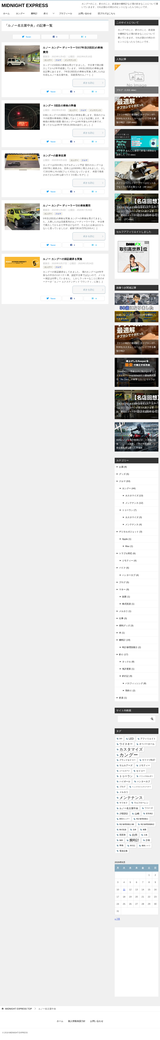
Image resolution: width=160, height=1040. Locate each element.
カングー (20, 13)
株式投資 (122, 830)
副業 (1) (126, 596)
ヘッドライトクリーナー (141, 787)
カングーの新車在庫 (54, 155)
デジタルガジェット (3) (130, 531)
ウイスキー (126, 744)
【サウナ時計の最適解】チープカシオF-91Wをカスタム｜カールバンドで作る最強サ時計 (136, 118)
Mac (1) (129, 546)
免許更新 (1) (128, 669)
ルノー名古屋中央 (128, 808)
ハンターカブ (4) (130, 575)
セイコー (140, 771)
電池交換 (123, 851)
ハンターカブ (143, 781)
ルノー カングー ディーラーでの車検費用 (66, 205)
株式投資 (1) (128, 604)
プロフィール (65, 13)
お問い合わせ (85, 13)
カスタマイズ (131, 749)
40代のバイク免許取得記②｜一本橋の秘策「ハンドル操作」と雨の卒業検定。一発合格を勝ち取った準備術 (136, 444)
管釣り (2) (130, 690)
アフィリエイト (148, 738)
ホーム (6, 13)
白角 (145, 835)
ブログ (127, 90)
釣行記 (132, 845)
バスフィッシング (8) (135, 683)
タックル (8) (128, 661)
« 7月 (117, 919)
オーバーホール (147, 744)
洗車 (134, 830)
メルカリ (123, 792)
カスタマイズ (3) (133, 517)
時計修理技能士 (142, 819)
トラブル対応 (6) (127, 553)
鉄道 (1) (123, 697)
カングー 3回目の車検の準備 (59, 105)
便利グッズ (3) (126, 625)
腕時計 (34, 13)
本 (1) (122, 632)
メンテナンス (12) (134, 503)
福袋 (121, 840)
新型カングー (124, 819)
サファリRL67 (148, 760)
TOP (18, 1009)
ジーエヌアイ (124, 771)
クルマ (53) (124, 481)
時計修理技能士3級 (126, 824)
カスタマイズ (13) (134, 495)
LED (131, 738)
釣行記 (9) (127, 676)
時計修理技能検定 (147, 824)
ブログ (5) (124, 582)
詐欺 (148, 840)
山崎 (137, 813)
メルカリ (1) (125, 611)
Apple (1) (126, 539)
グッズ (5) (124, 474)
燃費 (144, 830)
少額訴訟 (123, 813)
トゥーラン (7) (129, 510)
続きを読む (89, 83)
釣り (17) (123, 654)
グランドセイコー (127, 760)
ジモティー (144, 765)
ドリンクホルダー (146, 776)
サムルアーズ (125, 765)
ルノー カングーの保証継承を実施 (62, 259)
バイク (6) (124, 567)
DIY (120, 739)
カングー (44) (129, 488)
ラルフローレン (141, 803)
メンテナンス (70, 60)
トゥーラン (126, 776)
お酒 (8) (123, 467)
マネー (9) (124, 589)
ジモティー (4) (129, 560)
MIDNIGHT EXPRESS (25, 5)
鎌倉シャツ (146, 845)
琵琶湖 (122, 835)
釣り (46, 13)
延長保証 (149, 813)
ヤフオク (123, 803)
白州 (134, 834)
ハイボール (124, 781)
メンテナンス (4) (133, 524)
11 (124, 889)
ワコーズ (149, 808)
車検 (121, 845)
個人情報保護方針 (76, 1021)
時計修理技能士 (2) (131, 647)
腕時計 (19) (124, 640)
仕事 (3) (123, 618)
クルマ (58, 60)
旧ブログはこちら (106, 13)
